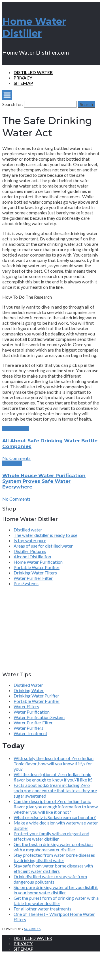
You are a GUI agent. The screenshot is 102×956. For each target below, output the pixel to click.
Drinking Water (29, 690)
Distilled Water (28, 685)
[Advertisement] (37, 631)
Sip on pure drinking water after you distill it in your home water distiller (56, 889)
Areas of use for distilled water (43, 545)
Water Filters (26, 706)
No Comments (16, 458)
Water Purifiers (28, 728)
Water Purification (32, 711)
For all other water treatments (42, 908)
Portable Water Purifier (37, 567)
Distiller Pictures (30, 551)
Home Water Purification (38, 562)
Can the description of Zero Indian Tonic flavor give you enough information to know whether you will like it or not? (56, 806)
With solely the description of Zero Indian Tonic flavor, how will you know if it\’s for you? (54, 763)
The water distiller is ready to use (45, 535)
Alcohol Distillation (32, 556)
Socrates (32, 929)
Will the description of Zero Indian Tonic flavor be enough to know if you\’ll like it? (53, 777)
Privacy (23, 77)
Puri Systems (26, 583)
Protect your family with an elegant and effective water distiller (51, 836)
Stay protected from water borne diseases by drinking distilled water (54, 857)
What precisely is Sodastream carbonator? (55, 817)
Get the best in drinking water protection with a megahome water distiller (53, 846)
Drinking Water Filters (35, 572)
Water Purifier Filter (33, 578)
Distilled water (33, 72)
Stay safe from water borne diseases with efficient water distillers (53, 868)
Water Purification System (39, 717)
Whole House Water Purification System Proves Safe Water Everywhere (44, 481)
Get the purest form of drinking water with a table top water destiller (56, 900)
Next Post (12, 463)
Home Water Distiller (34, 27)
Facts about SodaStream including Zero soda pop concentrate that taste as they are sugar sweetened (55, 790)
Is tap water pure (30, 540)
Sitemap (23, 83)
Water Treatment (30, 733)
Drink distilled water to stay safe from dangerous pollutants (50, 879)
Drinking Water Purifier (36, 695)
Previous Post (15, 428)
